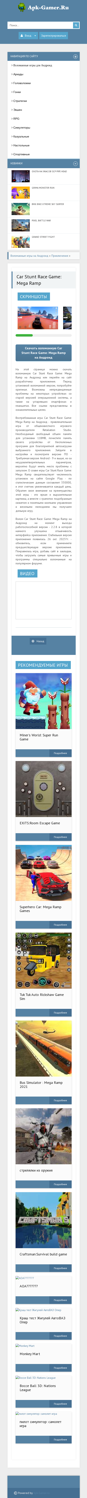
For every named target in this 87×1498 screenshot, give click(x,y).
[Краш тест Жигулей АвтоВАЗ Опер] (44, 1310)
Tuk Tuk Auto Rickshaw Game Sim (42, 996)
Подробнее (60, 753)
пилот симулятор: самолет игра (41, 1423)
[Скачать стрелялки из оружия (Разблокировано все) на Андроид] (44, 1136)
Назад (40, 641)
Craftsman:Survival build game (43, 1254)
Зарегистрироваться (53, 35)
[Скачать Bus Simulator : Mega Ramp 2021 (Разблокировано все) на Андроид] (44, 1049)
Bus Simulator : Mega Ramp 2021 (41, 1084)
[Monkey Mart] (44, 1346)
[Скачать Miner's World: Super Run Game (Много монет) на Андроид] (44, 701)
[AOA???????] (44, 1278)
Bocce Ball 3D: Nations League (38, 1387)
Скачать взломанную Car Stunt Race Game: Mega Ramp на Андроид (43, 352)
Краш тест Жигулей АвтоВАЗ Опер (42, 1320)
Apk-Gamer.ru (41, 1493)
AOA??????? (29, 1286)
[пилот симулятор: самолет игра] (44, 1414)
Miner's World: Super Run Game (39, 737)
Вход (28, 35)
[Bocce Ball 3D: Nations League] (44, 1378)
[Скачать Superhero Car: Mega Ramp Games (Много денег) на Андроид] (44, 873)
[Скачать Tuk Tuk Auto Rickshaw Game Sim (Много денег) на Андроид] (44, 961)
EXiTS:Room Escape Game (40, 823)
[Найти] (76, 25)
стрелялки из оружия (36, 1170)
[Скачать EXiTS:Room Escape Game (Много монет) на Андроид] (44, 789)
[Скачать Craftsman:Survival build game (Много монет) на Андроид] (44, 1220)
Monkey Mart (30, 1353)
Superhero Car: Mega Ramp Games (40, 909)
